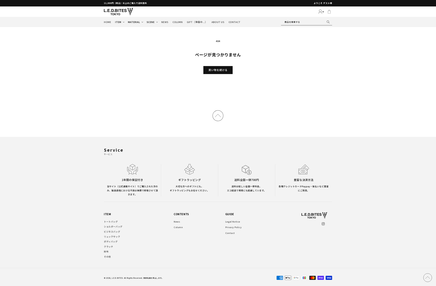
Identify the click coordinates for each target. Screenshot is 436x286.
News (177, 221)
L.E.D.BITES (117, 278)
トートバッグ (111, 221)
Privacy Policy (233, 227)
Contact (230, 233)
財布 (106, 251)
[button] (119, 22)
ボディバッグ (111, 241)
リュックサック (112, 236)
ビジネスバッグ (112, 231)
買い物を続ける (218, 70)
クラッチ (108, 246)
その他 (107, 256)
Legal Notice (232, 221)
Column (178, 227)
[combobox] (306, 22)
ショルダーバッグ (113, 226)
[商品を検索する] (328, 22)
